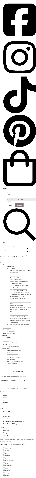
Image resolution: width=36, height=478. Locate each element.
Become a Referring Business (13, 346)
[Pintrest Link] (19, 147)
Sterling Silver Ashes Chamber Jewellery (21, 316)
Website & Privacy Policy (12, 363)
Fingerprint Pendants (17, 283)
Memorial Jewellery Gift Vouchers (17, 296)
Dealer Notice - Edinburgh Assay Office (15, 361)
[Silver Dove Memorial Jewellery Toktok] (19, 113)
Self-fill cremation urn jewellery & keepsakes (19, 314)
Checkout (19, 205)
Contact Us (9, 337)
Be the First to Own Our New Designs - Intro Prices (20, 270)
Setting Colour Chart (11, 326)
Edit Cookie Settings (6, 444)
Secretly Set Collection (14, 313)
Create (23, 444)
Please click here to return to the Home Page (13, 380)
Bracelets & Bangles (14, 272)
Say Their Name (10, 352)
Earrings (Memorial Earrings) (16, 279)
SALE (11, 311)
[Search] (28, 250)
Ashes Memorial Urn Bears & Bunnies (21, 292)
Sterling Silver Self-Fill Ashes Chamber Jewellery (20, 320)
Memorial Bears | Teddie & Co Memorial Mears (19, 290)
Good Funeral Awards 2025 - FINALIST (15, 339)
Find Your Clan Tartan (11, 331)
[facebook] (19, 37)
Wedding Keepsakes (14, 322)
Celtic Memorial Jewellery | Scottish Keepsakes (19, 274)
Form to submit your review (12, 342)
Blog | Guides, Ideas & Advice (9, 333)
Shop (4, 264)
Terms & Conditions (11, 359)
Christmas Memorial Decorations (16, 277)
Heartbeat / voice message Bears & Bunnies (22, 294)
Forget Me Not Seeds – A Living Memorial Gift (19, 285)
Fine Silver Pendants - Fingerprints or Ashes (19, 281)
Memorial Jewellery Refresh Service (17, 298)
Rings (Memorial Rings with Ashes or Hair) (18, 309)
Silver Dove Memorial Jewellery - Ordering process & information (16, 355)
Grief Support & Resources (12, 353)
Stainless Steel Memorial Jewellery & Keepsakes (20, 318)
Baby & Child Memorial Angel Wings (14, 350)
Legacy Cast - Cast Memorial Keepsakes (18, 288)
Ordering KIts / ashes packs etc (16, 303)
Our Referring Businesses (8, 344)
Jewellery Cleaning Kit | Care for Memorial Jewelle (20, 287)
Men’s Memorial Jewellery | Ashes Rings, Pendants (20, 301)
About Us (5, 335)
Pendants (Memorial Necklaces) (16, 305)
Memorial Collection (11, 268)
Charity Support (6, 348)
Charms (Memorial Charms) (15, 275)
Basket (10, 205)
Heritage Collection (10, 266)
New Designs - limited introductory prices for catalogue (18, 324)
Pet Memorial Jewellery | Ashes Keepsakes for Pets (20, 307)
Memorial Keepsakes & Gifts (16, 300)
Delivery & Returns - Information (13, 357)
